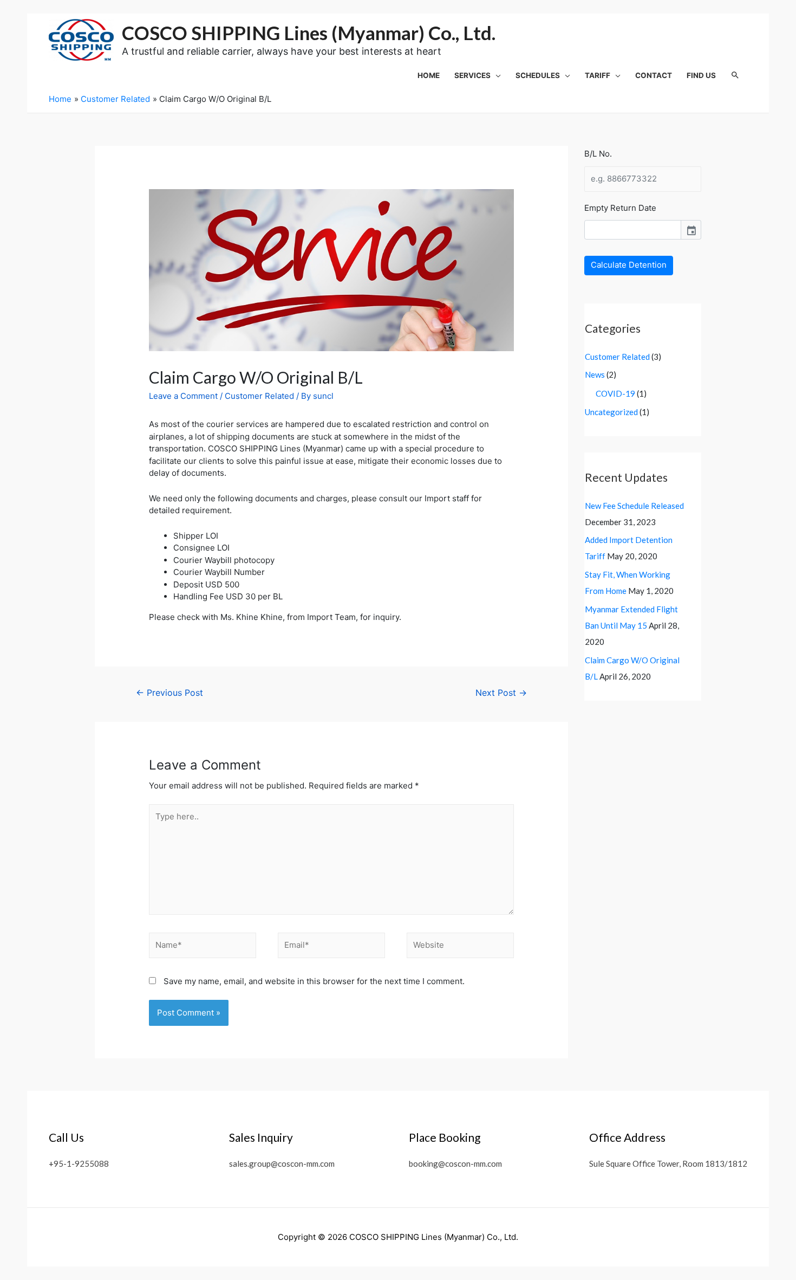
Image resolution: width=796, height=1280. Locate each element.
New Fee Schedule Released (634, 505)
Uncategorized (611, 412)
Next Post (501, 693)
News (595, 374)
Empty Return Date (620, 208)
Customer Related (259, 396)
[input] (632, 230)
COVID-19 (615, 393)
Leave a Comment (183, 396)
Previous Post (169, 693)
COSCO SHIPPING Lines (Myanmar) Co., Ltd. (308, 32)
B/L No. (598, 153)
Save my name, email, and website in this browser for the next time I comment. (314, 981)
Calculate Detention (629, 265)
